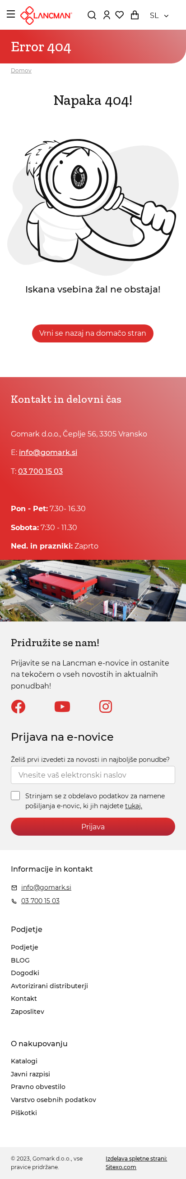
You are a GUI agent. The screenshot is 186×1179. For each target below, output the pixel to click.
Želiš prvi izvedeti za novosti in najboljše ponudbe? (90, 760)
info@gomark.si (48, 452)
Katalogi (24, 1061)
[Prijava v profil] (106, 15)
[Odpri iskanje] (91, 15)
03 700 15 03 (40, 471)
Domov (21, 70)
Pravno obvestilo (38, 1087)
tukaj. (133, 806)
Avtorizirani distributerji (49, 986)
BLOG (20, 960)
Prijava (93, 827)
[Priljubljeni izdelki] (119, 15)
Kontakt (24, 998)
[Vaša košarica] (134, 15)
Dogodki (25, 973)
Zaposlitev (27, 1012)
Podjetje (24, 947)
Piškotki (24, 1113)
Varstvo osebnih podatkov (53, 1100)
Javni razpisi (30, 1074)
